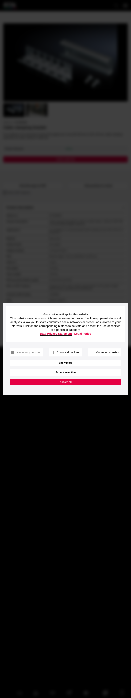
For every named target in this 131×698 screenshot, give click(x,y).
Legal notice (82, 333)
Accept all (66, 382)
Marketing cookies (107, 352)
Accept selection (65, 372)
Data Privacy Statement (56, 333)
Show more (65, 362)
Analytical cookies (68, 352)
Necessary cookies (28, 352)
